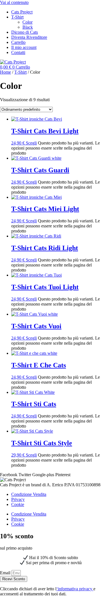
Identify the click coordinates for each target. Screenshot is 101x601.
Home (5, 72)
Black (27, 27)
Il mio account (23, 47)
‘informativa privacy (74, 588)
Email (6, 572)
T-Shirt (17, 17)
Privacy (18, 499)
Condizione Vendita (28, 494)
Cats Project (22, 12)
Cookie (17, 504)
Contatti (18, 52)
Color (27, 22)
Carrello (18, 42)
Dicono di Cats (24, 32)
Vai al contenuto (14, 2)
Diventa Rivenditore (29, 37)
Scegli (31, 143)
